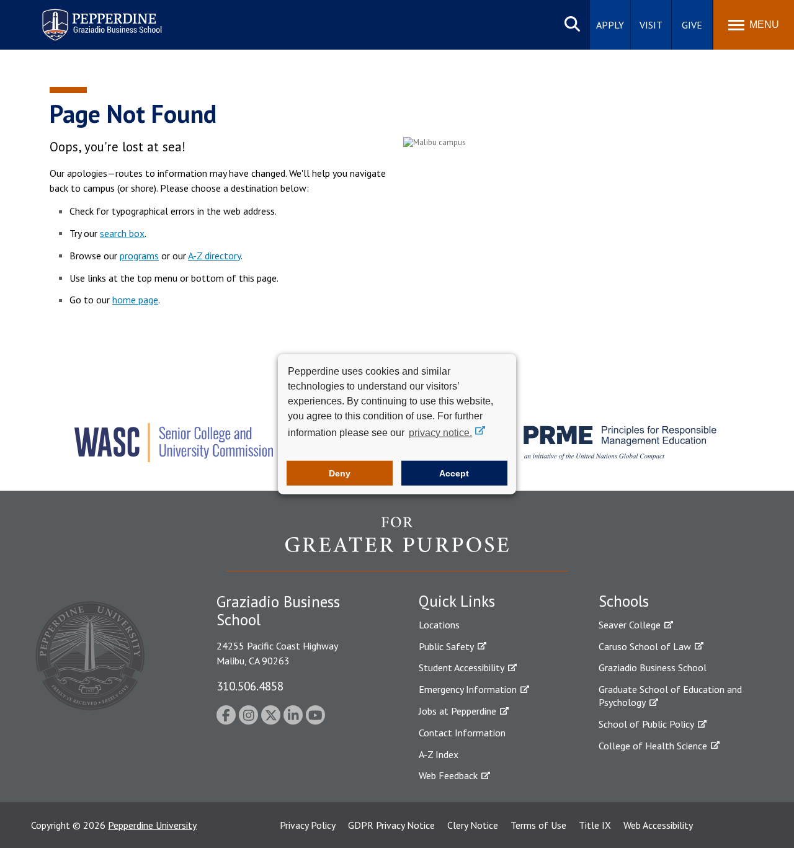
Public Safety (446, 646)
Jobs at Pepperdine (457, 711)
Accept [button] (454, 473)
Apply (610, 25)
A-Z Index (438, 754)
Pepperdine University (152, 825)
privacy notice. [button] (440, 432)
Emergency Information (468, 689)
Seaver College (630, 624)
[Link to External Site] (397, 543)
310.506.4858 (249, 686)
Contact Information (462, 732)
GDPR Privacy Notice (391, 825)
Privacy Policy (308, 825)
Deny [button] (339, 473)
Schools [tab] (624, 601)
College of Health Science (653, 745)
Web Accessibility (658, 825)
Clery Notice (472, 825)
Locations (439, 624)
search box (122, 233)
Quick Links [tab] (457, 601)
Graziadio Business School (653, 667)
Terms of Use (538, 825)
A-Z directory (214, 255)
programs (139, 255)
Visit (651, 25)
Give (692, 25)
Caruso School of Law (645, 646)
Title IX (595, 825)
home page (135, 299)
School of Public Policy (646, 724)
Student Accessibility (461, 667)
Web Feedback (448, 775)
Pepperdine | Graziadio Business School (85, 17)
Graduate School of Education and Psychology (670, 695)
